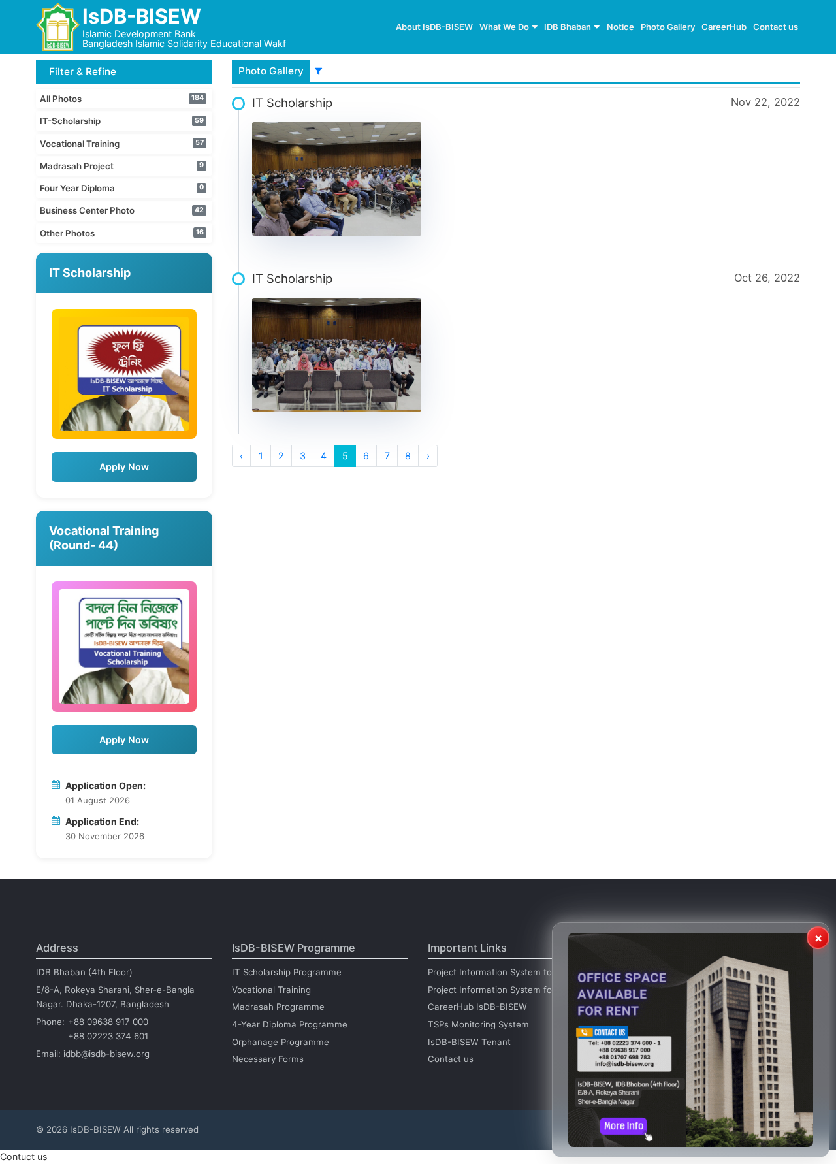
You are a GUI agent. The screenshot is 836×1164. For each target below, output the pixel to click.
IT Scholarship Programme (287, 972)
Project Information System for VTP (501, 972)
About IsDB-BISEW (434, 27)
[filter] (318, 70)
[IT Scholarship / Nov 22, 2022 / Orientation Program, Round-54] (337, 179)
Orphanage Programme (280, 1042)
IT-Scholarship (70, 121)
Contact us (775, 27)
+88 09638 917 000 (108, 1021)
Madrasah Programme (278, 1006)
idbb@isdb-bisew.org (106, 1053)
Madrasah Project (77, 166)
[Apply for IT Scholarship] (124, 374)
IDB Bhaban (567, 27)
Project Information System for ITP (499, 989)
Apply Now (124, 466)
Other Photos (67, 233)
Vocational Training (80, 143)
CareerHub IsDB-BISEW (477, 1006)
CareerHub (724, 27)
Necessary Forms (268, 1059)
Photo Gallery (668, 27)
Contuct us (23, 1156)
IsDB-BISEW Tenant (469, 1042)
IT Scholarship (292, 102)
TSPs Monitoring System (478, 1024)
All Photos (61, 98)
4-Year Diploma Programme (289, 1024)
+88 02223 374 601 (108, 1036)
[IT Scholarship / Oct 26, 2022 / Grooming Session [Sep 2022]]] (337, 355)
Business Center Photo (87, 210)
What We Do (504, 27)
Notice (620, 27)
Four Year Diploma (77, 188)
